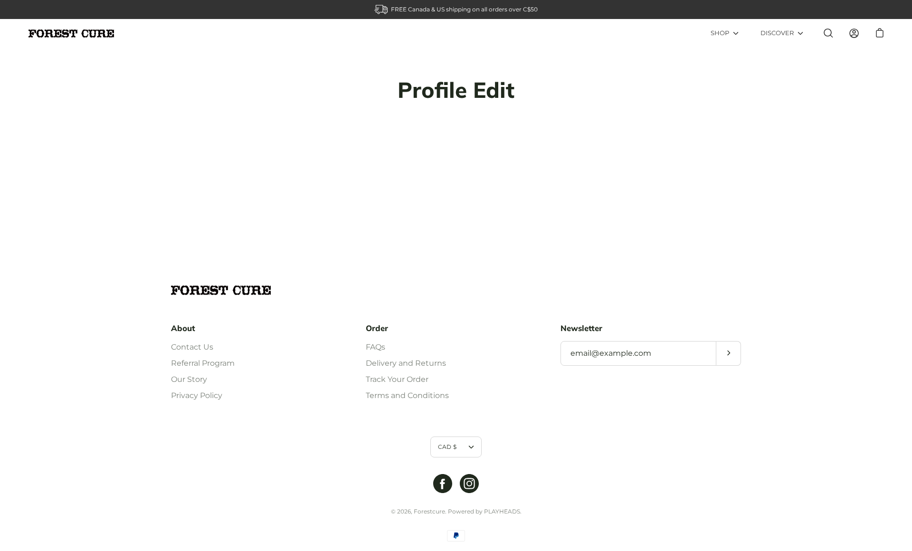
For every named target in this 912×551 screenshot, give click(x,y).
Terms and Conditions (407, 395)
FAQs (375, 347)
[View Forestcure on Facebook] (442, 483)
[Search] (828, 33)
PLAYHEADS (502, 511)
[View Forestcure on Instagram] (469, 483)
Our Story (189, 379)
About (183, 328)
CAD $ (447, 446)
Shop (720, 33)
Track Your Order (397, 379)
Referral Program (203, 363)
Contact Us (192, 347)
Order (377, 328)
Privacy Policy (196, 395)
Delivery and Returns (406, 363)
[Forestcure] (71, 33)
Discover (777, 33)
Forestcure (429, 511)
